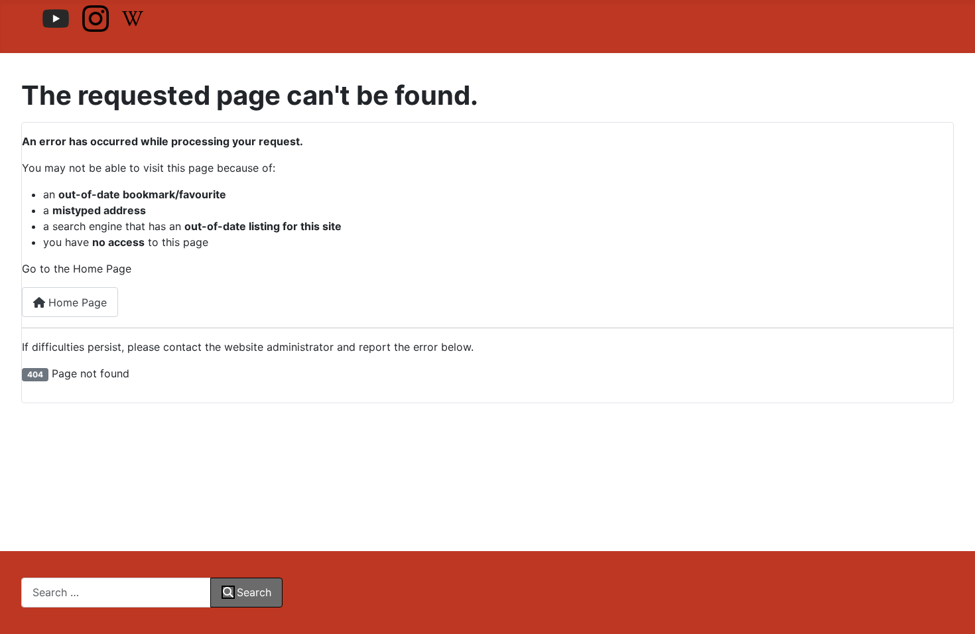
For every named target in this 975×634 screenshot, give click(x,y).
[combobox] (116, 592)
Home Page (76, 302)
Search (254, 592)
